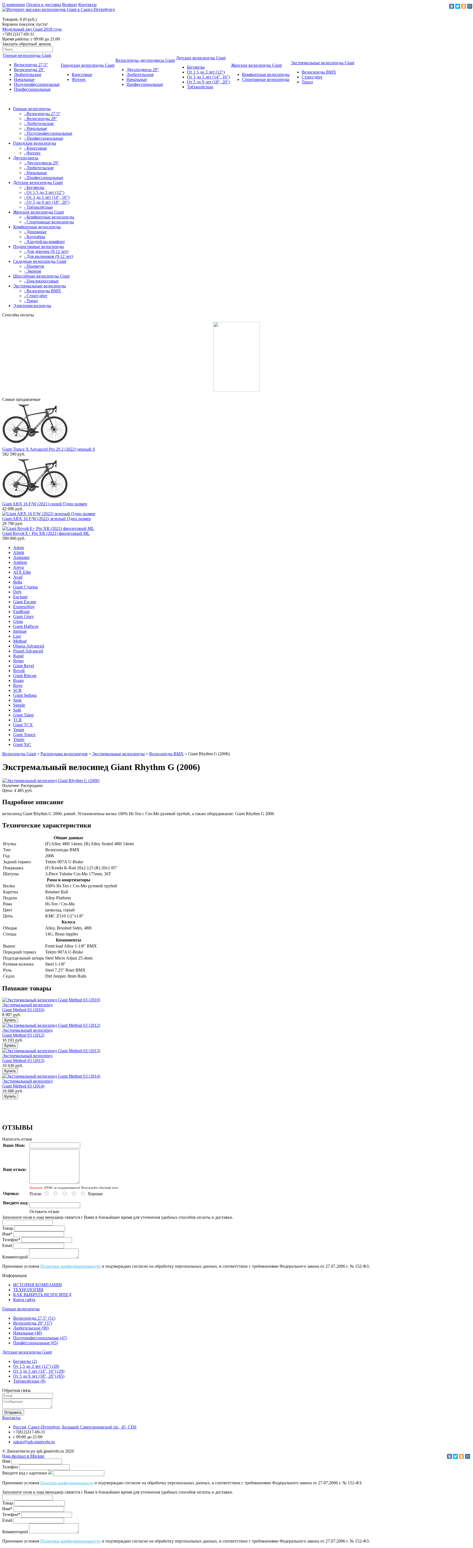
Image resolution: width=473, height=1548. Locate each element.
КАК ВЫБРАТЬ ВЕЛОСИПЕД (42, 1294)
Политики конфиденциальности (70, 1266)
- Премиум (34, 266)
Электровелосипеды (32, 305)
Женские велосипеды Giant (256, 65)
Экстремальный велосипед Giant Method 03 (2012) (27, 1032)
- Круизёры (34, 236)
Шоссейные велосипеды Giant (41, 276)
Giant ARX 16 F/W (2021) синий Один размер (44, 504)
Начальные (24, 79)
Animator (21, 557)
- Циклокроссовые (41, 281)
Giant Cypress (25, 587)
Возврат (69, 4)
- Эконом (32, 271)
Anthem (20, 562)
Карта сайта (24, 1299)
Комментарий (15, 1257)
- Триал (31, 300)
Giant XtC (22, 744)
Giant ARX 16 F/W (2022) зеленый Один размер (46, 518)
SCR (17, 690)
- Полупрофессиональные (48, 133)
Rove (17, 685)
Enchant (20, 596)
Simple (19, 705)
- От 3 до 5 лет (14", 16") (47, 197)
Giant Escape (24, 601)
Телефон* (11, 1239)
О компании (13, 4)
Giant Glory (23, 616)
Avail (17, 577)
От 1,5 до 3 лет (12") (206, 72)
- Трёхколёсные (38, 207)
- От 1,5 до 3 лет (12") (44, 192)
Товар (7, 1228)
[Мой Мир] (469, 6)
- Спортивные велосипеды (49, 222)
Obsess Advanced (28, 646)
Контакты (87, 4)
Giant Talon (23, 715)
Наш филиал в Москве (23, 1456)
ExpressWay (24, 606)
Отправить (13, 1412)
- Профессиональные (43, 138)
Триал (307, 82)
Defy (17, 592)
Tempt (18, 729)
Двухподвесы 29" (142, 69)
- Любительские (39, 123)
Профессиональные (32, 89)
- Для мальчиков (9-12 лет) (48, 256)
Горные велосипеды (32, 108)
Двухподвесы (25, 158)
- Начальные (35, 128)
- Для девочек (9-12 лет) (46, 251)
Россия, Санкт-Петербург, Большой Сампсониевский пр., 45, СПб (74, 1427)
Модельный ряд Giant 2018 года (32, 29)
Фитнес (79, 79)
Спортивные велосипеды (265, 79)
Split (17, 710)
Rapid (18, 656)
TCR (17, 720)
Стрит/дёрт (312, 77)
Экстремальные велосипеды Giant (322, 62)
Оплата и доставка (43, 4)
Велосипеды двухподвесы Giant (145, 60)
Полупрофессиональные (37, 84)
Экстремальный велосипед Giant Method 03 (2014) (27, 1083)
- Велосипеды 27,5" (42, 113)
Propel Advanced (28, 651)
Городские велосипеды (34, 143)
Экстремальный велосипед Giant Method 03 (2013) (27, 1058)
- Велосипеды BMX (42, 290)
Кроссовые (82, 74)
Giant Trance (24, 734)
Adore (18, 547)
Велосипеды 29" (29, 69)
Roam (18, 680)
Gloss (18, 621)
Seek (17, 700)
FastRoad (21, 611)
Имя (6, 1461)
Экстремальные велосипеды (39, 286)
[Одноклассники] (463, 6)
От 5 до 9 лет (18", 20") (208, 82)
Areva (18, 567)
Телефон (10, 1467)
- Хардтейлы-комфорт (44, 241)
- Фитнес (32, 153)
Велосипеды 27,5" (31, 64)
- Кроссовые (35, 148)
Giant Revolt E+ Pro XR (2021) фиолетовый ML (46, 533)
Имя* (7, 1234)
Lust (17, 636)
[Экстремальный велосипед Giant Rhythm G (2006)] (51, 780)
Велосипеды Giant (19, 753)
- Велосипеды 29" (40, 118)
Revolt (19, 670)
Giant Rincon (24, 675)
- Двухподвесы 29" (41, 163)
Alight (18, 552)
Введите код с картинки (24, 1473)
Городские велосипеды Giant (87, 65)
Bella (17, 582)
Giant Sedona (25, 695)
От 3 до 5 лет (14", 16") (208, 77)
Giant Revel (23, 665)
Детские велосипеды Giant (201, 58)
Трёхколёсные (200, 86)
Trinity (19, 739)
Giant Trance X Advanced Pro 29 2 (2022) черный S (48, 449)
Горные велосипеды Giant (27, 55)
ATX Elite (22, 572)
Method (20, 641)
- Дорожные (35, 231)
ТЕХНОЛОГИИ (28, 1289)
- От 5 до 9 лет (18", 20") (47, 202)
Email (7, 1245)
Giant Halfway (26, 626)
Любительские (27, 74)
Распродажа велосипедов (64, 753)
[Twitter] (457, 6)
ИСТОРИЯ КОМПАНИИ (37, 1284)
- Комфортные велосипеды (49, 217)
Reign (18, 660)
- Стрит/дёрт (35, 295)
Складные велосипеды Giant (39, 261)
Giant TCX (23, 724)
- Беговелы (34, 187)
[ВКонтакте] (451, 6)
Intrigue (20, 631)
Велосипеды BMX (319, 72)
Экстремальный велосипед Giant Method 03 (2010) (27, 1007)
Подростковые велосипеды (38, 246)
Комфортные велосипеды (266, 74)
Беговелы (196, 67)
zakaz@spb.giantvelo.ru (34, 1441)
